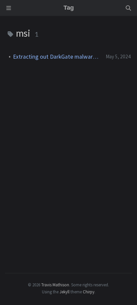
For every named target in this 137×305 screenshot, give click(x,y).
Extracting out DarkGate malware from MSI (56, 56)
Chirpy (88, 291)
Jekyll (64, 291)
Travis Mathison (55, 284)
